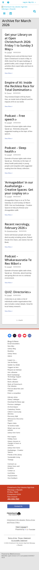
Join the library (12, 362)
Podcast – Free (15, 117)
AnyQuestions (12, 475)
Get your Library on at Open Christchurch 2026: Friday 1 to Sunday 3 (19, 42)
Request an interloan (15, 370)
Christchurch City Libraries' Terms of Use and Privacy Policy (21, 521)
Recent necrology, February (17, 226)
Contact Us (18, 506)
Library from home (14, 433)
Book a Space (12, 379)
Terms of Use (12, 538)
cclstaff (9, 52)
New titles (11, 346)
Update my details (14, 365)
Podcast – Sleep (15, 149)
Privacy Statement (24, 538)
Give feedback (12, 478)
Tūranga (10, 460)
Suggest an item (13, 367)
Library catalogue (13, 399)
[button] (3, 2)
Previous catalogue (14, 404)
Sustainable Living (14, 457)
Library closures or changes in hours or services (14, 443)
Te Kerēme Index (13, 426)
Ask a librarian (12, 372)
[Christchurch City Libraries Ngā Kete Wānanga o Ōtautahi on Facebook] (9, 335)
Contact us (11, 470)
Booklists (11, 351)
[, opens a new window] (13, 516)
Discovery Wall (13, 416)
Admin (10, 356)
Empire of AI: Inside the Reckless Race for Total (19, 86)
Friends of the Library (15, 455)
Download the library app (16, 402)
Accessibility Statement (19, 541)
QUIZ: (17, 292)
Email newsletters (14, 344)
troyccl (9, 93)
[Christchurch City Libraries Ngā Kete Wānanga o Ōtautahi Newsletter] (29, 335)
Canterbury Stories (14, 409)
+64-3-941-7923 (13, 499)
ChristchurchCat (12, 231)
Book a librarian (13, 382)
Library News (12, 353)
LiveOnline (11, 473)
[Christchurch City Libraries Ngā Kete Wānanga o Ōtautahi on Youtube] (24, 335)
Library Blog (12, 348)
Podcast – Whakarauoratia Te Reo (18, 259)
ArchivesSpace (13, 407)
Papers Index (12, 423)
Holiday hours (12, 439)
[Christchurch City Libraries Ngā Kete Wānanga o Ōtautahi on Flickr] (14, 335)
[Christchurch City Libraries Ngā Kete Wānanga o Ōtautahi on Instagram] (19, 335)
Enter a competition (14, 393)
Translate (32, 529)
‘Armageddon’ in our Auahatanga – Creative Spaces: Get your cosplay (19, 187)
